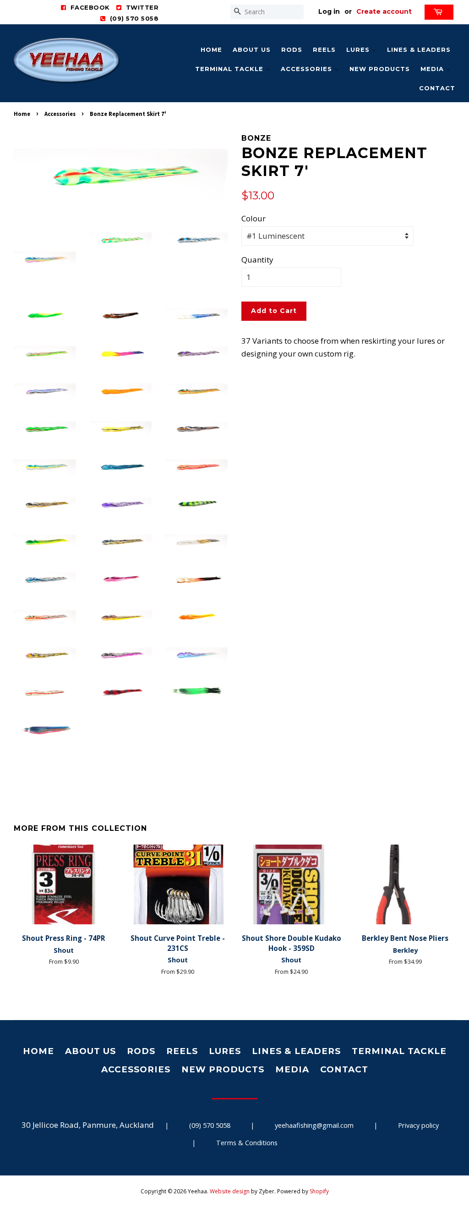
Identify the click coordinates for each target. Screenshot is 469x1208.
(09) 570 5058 (209, 1125)
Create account (384, 11)
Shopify (319, 1191)
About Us (252, 49)
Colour (253, 218)
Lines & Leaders (419, 49)
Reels (324, 49)
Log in (329, 11)
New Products (379, 68)
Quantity (257, 259)
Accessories (307, 68)
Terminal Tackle (230, 68)
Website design (230, 1191)
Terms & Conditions (247, 1142)
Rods (291, 49)
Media (433, 68)
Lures (359, 49)
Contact (437, 88)
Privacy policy (418, 1125)
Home (211, 49)
